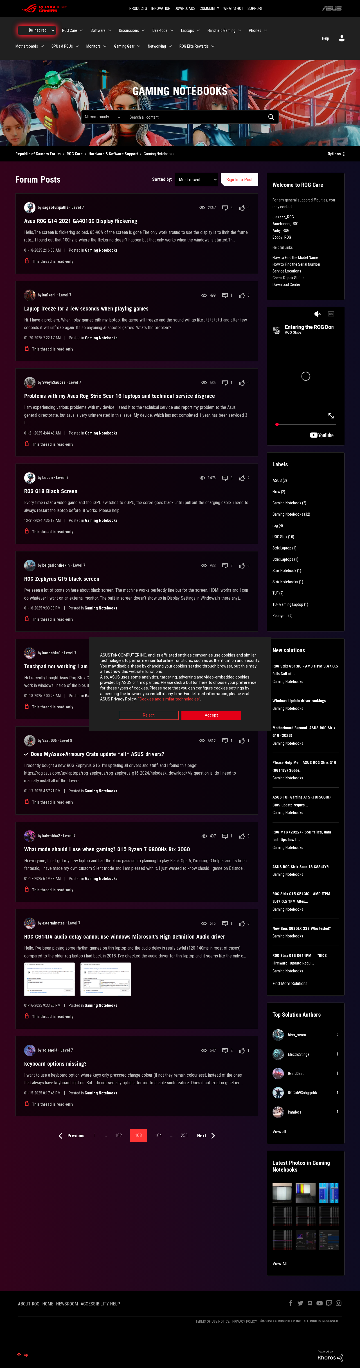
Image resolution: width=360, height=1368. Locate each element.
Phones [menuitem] (255, 30)
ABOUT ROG (28, 1304)
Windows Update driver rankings (299, 700)
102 (118, 1135)
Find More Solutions (290, 983)
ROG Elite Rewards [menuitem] (194, 46)
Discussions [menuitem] (129, 30)
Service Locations (287, 271)
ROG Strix (280, 537)
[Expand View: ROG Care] (81, 30)
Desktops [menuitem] (160, 30)
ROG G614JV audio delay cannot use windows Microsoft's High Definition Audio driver (124, 936)
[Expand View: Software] (109, 30)
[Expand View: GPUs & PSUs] (77, 46)
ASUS (277, 480)
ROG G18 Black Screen (50, 491)
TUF (275, 593)
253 (184, 1135)
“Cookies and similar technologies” (169, 699)
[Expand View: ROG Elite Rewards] (213, 46)
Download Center (286, 284)
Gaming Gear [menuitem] (124, 46)
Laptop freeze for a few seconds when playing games (86, 308)
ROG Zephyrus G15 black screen (61, 578)
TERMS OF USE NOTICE (212, 1321)
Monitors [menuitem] (93, 46)
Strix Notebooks (285, 582)
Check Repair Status (289, 278)
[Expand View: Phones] (265, 30)
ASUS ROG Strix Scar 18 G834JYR (301, 866)
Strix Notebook (284, 570)
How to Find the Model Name (295, 257)
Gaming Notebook (287, 503)
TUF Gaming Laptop (288, 604)
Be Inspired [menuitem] (37, 30)
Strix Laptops (283, 559)
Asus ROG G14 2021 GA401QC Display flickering (80, 221)
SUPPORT (255, 8)
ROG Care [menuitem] (69, 30)
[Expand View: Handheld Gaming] (239, 30)
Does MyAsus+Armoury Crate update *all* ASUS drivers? (97, 754)
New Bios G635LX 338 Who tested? (302, 928)
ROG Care (75, 154)
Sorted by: (162, 179)
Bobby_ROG (282, 237)
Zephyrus (280, 615)
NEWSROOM (67, 1304)
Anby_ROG (281, 230)
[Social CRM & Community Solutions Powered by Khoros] (330, 1356)
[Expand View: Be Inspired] (53, 30)
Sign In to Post (239, 179)
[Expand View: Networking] (170, 46)
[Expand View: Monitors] (105, 46)
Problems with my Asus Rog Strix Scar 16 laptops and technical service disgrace (119, 396)
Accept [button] (211, 715)
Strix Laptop (282, 548)
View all (279, 1131)
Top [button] (25, 1354)
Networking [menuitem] (157, 46)
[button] (282, 1193)
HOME (47, 1304)
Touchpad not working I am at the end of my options (85, 666)
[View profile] (29, 207)
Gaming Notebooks (101, 250)
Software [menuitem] (98, 30)
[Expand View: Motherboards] (42, 46)
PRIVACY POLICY (244, 1321)
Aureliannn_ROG (285, 223)
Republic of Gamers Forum (38, 154)
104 (158, 1135)
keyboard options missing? (55, 1063)
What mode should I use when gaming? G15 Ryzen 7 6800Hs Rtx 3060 (107, 849)
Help (325, 38)
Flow (276, 491)
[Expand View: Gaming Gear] (138, 46)
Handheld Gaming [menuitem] (221, 30)
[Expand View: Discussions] (143, 30)
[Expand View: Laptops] (198, 30)
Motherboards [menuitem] (26, 46)
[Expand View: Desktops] (172, 30)
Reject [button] (149, 715)
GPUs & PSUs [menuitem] (62, 46)
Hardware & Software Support (113, 154)
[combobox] (201, 117)
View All (280, 1263)
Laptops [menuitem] (187, 30)
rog (275, 525)
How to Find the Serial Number (296, 264)
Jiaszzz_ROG (283, 217)
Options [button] (334, 154)
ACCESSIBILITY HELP (100, 1304)
